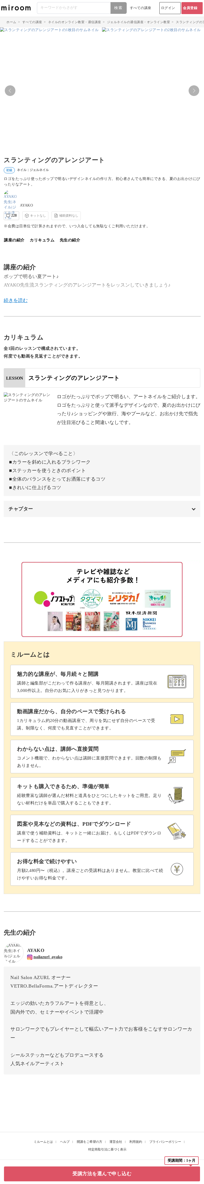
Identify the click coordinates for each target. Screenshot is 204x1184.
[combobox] (82, 8)
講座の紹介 (14, 240)
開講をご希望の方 (89, 1142)
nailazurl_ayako (47, 957)
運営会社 (115, 1142)
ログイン (168, 8)
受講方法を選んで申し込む (102, 1173)
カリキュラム (42, 240)
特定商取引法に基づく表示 (107, 1149)
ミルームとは (43, 1142)
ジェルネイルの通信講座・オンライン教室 (138, 22)
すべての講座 (140, 8)
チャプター (20, 508)
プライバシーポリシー (165, 1142)
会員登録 (190, 8)
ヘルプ (65, 1142)
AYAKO (26, 205)
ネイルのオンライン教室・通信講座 (74, 22)
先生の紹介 (70, 240)
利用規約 (135, 1142)
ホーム (11, 22)
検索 (118, 8)
